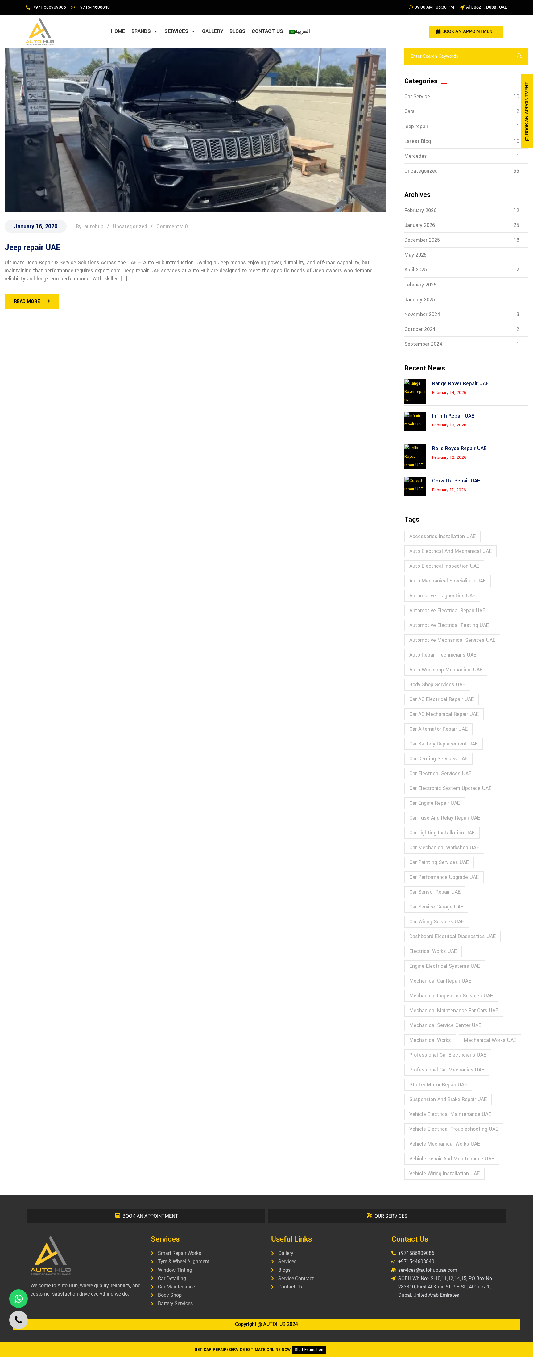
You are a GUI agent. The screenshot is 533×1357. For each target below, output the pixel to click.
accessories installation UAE (442, 536)
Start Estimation (309, 1349)
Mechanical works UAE (490, 1040)
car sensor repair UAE (435, 892)
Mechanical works (430, 1040)
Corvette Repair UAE (456, 481)
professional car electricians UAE (447, 1054)
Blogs (237, 31)
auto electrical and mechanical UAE (450, 551)
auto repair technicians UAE (442, 654)
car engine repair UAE (434, 803)
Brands (141, 31)
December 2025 (461, 240)
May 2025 (461, 254)
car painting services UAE (439, 862)
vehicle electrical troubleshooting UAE (453, 1129)
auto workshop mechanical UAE (445, 669)
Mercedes (461, 156)
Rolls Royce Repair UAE (459, 448)
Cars (461, 111)
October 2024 (461, 329)
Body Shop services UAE (437, 684)
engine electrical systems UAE (444, 966)
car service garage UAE (436, 906)
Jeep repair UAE (32, 247)
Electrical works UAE (433, 951)
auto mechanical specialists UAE (447, 580)
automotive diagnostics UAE (442, 595)
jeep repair (461, 126)
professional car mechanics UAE (446, 1069)
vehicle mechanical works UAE (444, 1143)
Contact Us (267, 31)
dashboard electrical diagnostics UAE (452, 936)
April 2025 (461, 269)
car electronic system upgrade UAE (450, 788)
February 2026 (461, 210)
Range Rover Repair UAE (460, 384)
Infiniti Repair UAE (453, 416)
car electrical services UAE (440, 773)
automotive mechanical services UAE (452, 640)
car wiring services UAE (436, 921)
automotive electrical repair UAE (447, 610)
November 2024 (461, 314)
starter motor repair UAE (438, 1084)
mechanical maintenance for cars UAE (453, 1010)
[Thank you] (316, 31)
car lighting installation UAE (442, 832)
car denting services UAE (438, 758)
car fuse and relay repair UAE (444, 817)
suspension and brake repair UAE (448, 1099)
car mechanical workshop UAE (444, 847)
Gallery (212, 31)
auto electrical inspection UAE (444, 566)
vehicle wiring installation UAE (444, 1173)
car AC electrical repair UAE (441, 699)
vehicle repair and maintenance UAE (451, 1158)
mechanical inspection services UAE (451, 995)
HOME (118, 31)
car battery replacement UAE (443, 743)
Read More (27, 301)
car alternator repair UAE (438, 729)
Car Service (461, 96)
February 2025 (461, 284)
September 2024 (461, 344)
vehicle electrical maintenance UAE (450, 1114)
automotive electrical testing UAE (449, 625)
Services (176, 31)
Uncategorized (461, 170)
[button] (523, 1349)
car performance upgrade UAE (444, 877)
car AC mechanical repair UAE (444, 714)
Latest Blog (461, 141)
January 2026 (461, 225)
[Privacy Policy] (322, 31)
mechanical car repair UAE (440, 980)
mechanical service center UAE (445, 1025)
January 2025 (461, 299)
